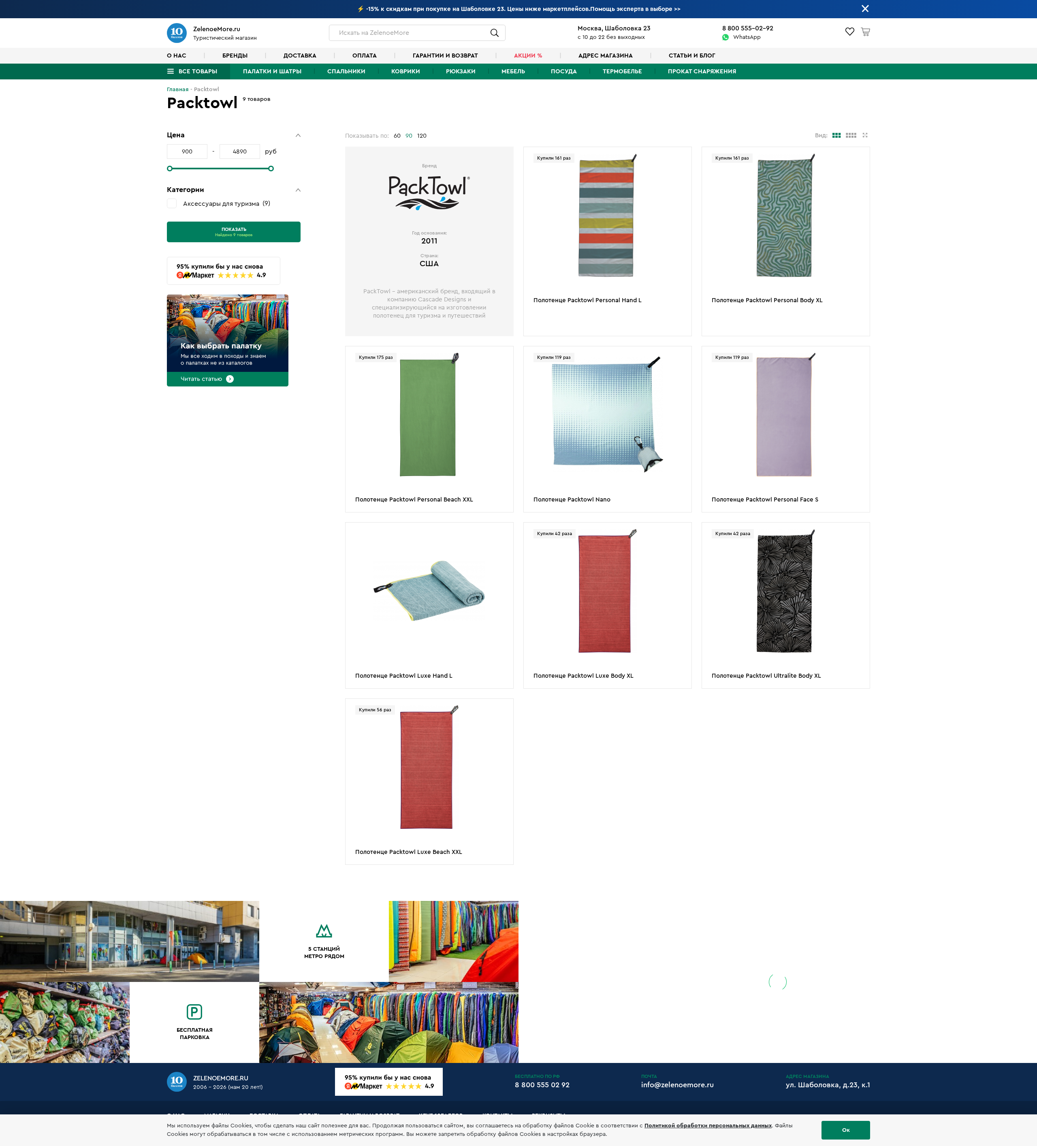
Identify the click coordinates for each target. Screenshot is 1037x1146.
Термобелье (622, 71)
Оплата (364, 56)
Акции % (528, 56)
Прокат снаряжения (702, 71)
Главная (178, 89)
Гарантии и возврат (445, 56)
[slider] (170, 168)
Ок (846, 1130)
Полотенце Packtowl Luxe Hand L (403, 676)
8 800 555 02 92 (542, 1084)
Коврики (405, 71)
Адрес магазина (605, 56)
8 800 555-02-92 (747, 28)
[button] (234, 135)
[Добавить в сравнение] (681, 171)
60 (397, 136)
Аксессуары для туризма (225, 203)
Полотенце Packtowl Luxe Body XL (583, 676)
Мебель (513, 71)
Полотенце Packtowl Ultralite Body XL (766, 676)
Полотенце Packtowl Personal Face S (765, 500)
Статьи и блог (692, 56)
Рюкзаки (461, 71)
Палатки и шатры (272, 71)
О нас (176, 56)
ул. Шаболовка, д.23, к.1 (828, 1084)
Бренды (235, 56)
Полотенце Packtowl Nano (571, 500)
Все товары (198, 71)
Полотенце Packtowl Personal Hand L (587, 300)
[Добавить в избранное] (681, 159)
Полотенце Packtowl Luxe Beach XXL (408, 852)
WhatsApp (747, 37)
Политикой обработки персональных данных (708, 1126)
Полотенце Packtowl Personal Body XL (767, 300)
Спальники (346, 71)
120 (422, 136)
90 (408, 136)
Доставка (300, 56)
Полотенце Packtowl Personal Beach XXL (414, 500)
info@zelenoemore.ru (677, 1084)
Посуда (564, 71)
